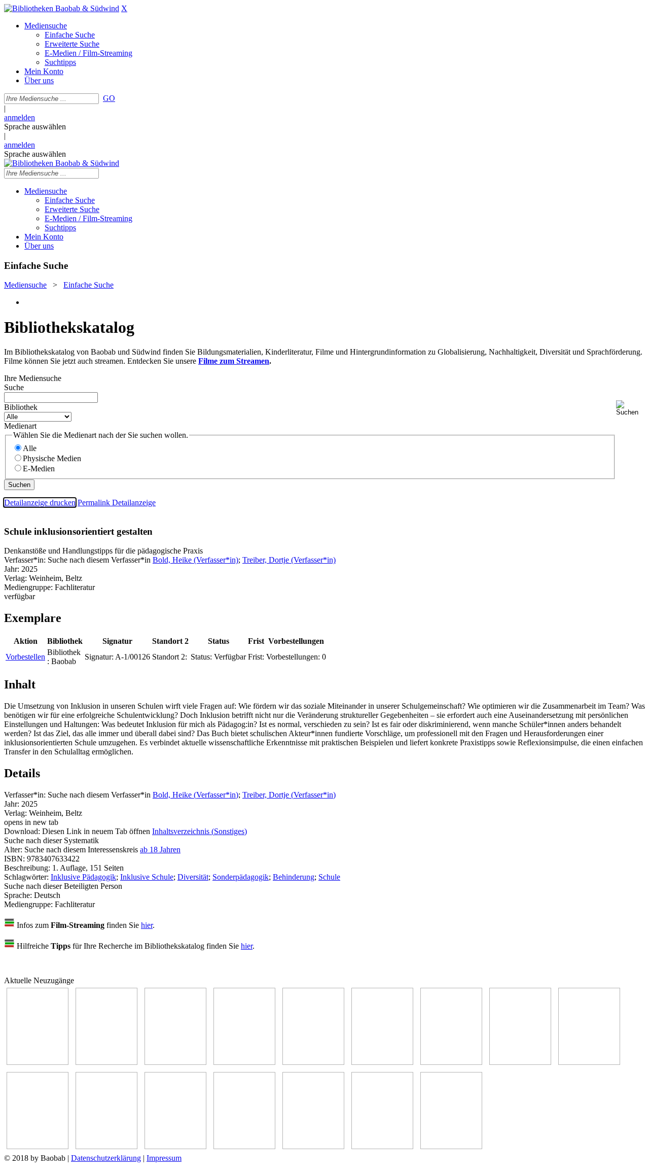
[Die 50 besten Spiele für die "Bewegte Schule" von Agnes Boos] (175, 1146)
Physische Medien (52, 458)
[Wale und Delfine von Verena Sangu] (244, 1062)
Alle (30, 448)
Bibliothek (21, 407)
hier (147, 925)
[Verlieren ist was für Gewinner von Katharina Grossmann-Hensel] (382, 1062)
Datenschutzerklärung (106, 1158)
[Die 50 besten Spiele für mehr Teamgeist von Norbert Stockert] (37, 1146)
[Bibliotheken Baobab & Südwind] (61, 8)
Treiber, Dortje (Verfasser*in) (289, 560)
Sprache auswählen (35, 126)
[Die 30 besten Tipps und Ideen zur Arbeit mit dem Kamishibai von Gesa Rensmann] (37, 1062)
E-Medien (39, 468)
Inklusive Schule (146, 877)
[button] (630, 408)
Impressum (164, 1158)
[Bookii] (451, 1062)
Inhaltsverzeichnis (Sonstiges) (199, 831)
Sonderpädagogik (240, 877)
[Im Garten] (589, 1062)
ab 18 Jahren (160, 849)
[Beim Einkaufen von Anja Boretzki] (451, 1146)
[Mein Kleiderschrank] (382, 1146)
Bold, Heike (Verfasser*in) (195, 560)
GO (109, 98)
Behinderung (293, 877)
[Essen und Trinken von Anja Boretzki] (244, 1146)
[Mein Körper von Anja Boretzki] (313, 1146)
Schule (329, 877)
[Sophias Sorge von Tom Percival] (313, 1062)
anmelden (19, 117)
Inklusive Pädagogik (83, 877)
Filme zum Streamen (233, 361)
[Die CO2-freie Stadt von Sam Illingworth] (175, 1062)
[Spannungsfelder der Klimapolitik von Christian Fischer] (106, 1062)
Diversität (192, 877)
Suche (14, 387)
